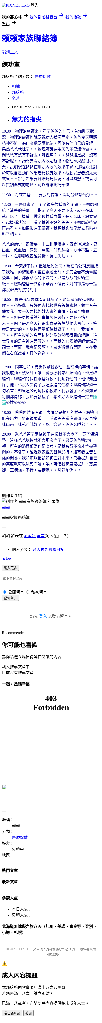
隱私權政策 (88, 949)
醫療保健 (43, 77)
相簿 (16, 86)
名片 (16, 98)
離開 (28, 1013)
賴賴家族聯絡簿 (29, 38)
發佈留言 (10, 598)
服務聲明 (53, 954)
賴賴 (6, 507)
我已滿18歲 (12, 1013)
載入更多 (10, 568)
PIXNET (22, 949)
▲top (6, 558)
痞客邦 (30, 536)
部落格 (18, 92)
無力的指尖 (27, 119)
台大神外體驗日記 (48, 550)
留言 (41, 536)
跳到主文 (10, 52)
